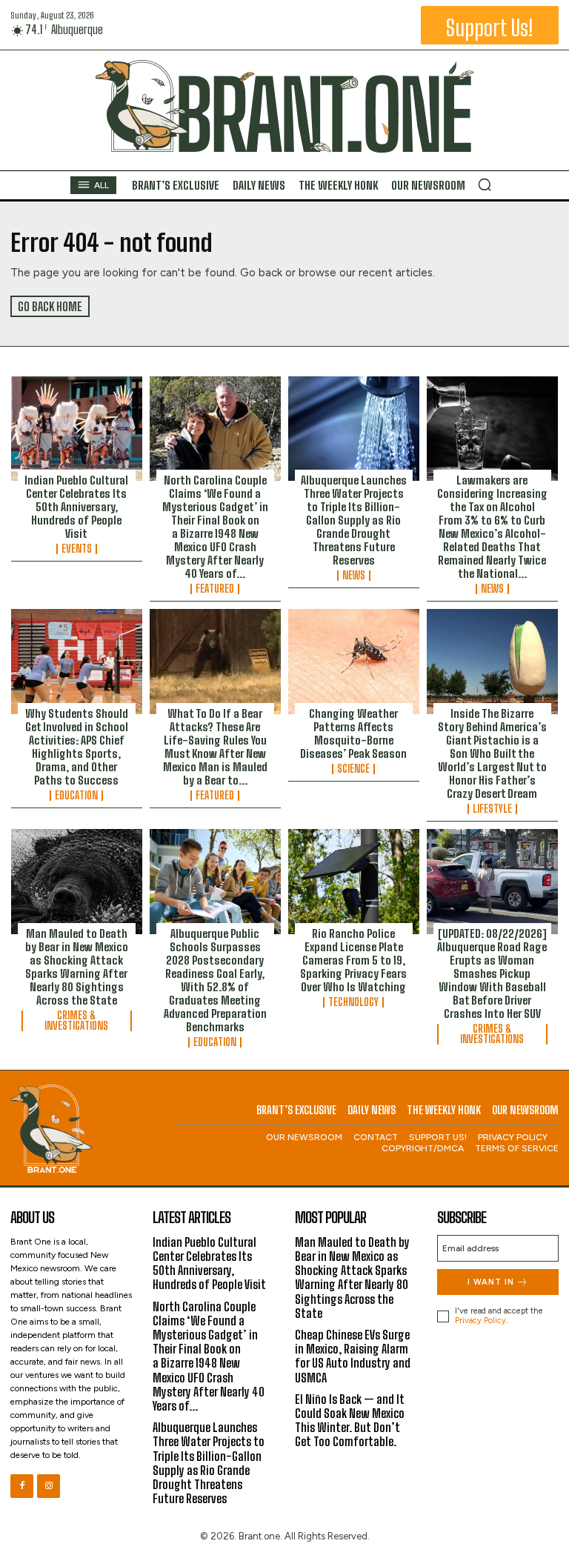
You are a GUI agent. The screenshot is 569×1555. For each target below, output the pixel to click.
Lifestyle (492, 809)
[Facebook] (21, 1485)
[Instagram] (48, 1485)
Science (353, 769)
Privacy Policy (480, 1320)
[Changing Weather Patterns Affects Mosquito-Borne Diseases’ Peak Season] (353, 661)
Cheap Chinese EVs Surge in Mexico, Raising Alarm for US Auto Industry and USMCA (352, 1356)
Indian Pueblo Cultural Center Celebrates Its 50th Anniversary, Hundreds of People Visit (76, 506)
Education (76, 795)
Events (76, 549)
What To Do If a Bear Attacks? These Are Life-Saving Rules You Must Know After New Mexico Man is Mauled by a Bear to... (215, 747)
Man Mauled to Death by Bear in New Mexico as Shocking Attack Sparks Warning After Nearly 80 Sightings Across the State (76, 967)
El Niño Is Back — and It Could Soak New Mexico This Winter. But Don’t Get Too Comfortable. (350, 1420)
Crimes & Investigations (76, 1020)
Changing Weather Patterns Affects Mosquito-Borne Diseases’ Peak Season (353, 733)
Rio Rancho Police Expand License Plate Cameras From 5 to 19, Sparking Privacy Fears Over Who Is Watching (353, 960)
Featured (215, 589)
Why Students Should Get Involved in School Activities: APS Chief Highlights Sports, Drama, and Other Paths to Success (76, 747)
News (353, 575)
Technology (353, 1002)
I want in (490, 1282)
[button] (484, 184)
